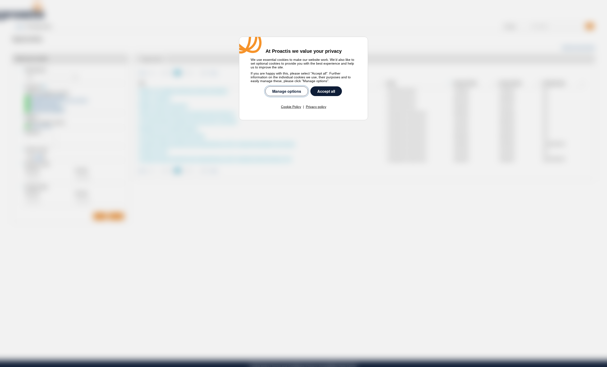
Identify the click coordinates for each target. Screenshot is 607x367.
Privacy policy (316, 107)
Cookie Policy (291, 107)
